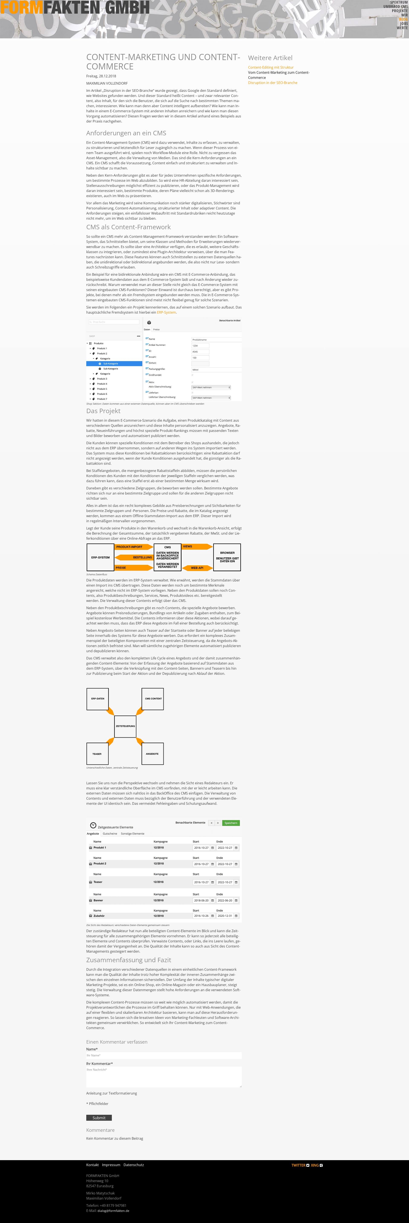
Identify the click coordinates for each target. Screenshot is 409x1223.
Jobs (404, 23)
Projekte (400, 11)
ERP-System (166, 312)
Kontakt (92, 1164)
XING (315, 1165)
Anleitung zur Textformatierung (111, 1093)
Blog (403, 19)
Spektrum (399, 2)
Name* (92, 1049)
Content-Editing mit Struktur (271, 67)
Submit (99, 1117)
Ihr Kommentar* (99, 1063)
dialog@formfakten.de (113, 1211)
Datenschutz (134, 1164)
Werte (402, 28)
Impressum (111, 1164)
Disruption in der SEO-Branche (272, 82)
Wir (404, 15)
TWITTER (299, 1165)
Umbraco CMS (395, 6)
